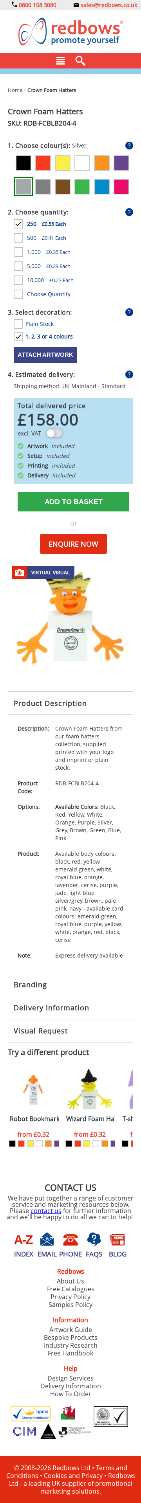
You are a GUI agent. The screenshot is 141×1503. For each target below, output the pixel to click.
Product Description (50, 703)
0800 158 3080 (36, 5)
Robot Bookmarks (34, 1119)
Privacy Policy (70, 1296)
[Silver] (23, 186)
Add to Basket (74, 502)
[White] (82, 163)
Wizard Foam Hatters (90, 1119)
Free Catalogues (70, 1289)
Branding (30, 984)
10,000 (50, 280)
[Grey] (43, 186)
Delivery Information (51, 1007)
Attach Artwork (45, 354)
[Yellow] (62, 163)
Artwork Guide (70, 1329)
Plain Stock (39, 324)
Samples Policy (70, 1304)
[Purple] (121, 163)
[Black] (23, 163)
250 (46, 223)
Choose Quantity (48, 294)
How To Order (70, 1394)
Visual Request (41, 1030)
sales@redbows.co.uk (108, 5)
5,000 (48, 266)
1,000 (48, 252)
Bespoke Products (71, 1337)
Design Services (70, 1378)
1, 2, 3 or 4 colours (49, 336)
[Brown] (62, 186)
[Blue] (102, 186)
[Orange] (102, 163)
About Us (70, 1281)
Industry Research (71, 1345)
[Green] (82, 186)
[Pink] (121, 186)
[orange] (48, 1143)
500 (46, 237)
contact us (46, 1210)
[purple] (57, 1143)
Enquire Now (73, 544)
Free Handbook (70, 1353)
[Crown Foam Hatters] (70, 616)
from (33, 1134)
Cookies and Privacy (73, 1475)
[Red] (43, 163)
